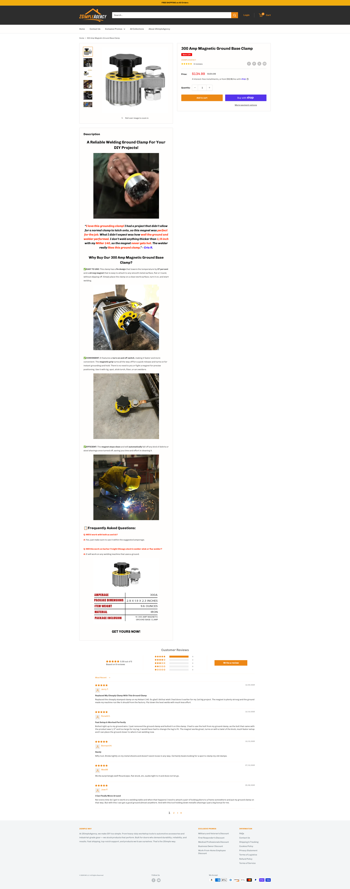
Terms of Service (247, 863)
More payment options (246, 105)
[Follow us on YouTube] (159, 880)
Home (82, 29)
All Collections (137, 29)
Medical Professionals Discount (213, 842)
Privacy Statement (248, 850)
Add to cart (202, 97)
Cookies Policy (246, 846)
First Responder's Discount (211, 838)
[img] (101, 685)
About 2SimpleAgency (159, 29)
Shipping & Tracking (249, 842)
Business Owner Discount (210, 846)
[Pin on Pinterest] (254, 64)
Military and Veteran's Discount (213, 833)
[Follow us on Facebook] (153, 880)
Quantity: (185, 87)
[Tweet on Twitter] (259, 64)
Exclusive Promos (113, 29)
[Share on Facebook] (249, 64)
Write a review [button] (231, 663)
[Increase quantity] (209, 87)
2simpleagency (188, 60)
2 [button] (173, 813)
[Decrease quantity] (195, 87)
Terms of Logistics (248, 854)
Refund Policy (245, 859)
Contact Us (95, 29)
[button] (160, 657)
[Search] (234, 15)
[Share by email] (264, 64)
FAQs (241, 833)
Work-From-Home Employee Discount (212, 852)
